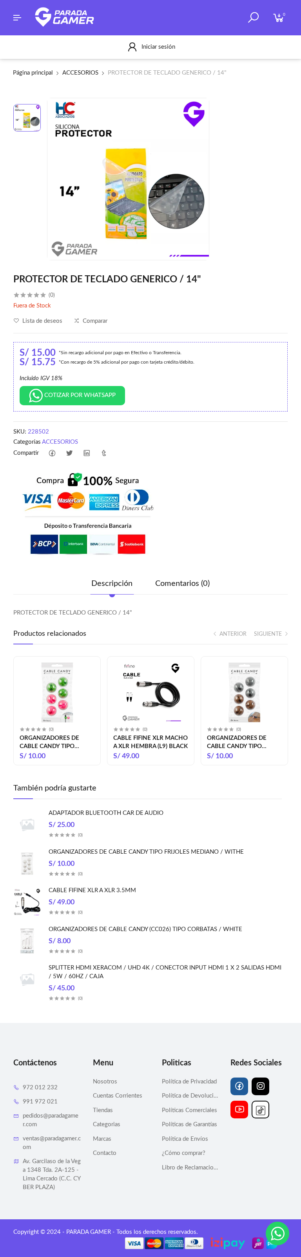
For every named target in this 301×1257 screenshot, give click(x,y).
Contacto (104, 1153)
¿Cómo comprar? (183, 1153)
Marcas (102, 1139)
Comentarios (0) (182, 583)
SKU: (19, 432)
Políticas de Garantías (189, 1124)
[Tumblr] (104, 453)
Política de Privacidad (189, 1082)
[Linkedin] (86, 453)
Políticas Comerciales (189, 1110)
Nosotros (105, 1082)
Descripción (111, 583)
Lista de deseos (41, 321)
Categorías (27, 442)
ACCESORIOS (80, 73)
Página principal (33, 73)
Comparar (94, 321)
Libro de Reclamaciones (190, 1168)
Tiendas (103, 1110)
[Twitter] (69, 453)
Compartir (26, 453)
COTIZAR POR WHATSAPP (79, 395)
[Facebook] (52, 453)
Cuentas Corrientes (117, 1096)
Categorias (106, 1124)
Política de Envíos (185, 1139)
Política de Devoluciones (190, 1096)
